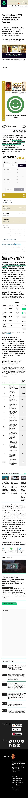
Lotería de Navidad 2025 (9, 603)
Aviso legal (14, 776)
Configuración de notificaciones (16, 788)
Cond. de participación (17, 782)
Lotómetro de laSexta (9, 147)
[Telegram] (22, 742)
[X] (14, 132)
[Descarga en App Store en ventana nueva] (16, 731)
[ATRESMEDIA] (14, 756)
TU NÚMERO (6, 162)
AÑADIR (21, 165)
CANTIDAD (14, 162)
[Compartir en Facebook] (17, 132)
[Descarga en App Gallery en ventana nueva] (17, 735)
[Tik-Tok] (14, 747)
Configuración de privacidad (18, 785)
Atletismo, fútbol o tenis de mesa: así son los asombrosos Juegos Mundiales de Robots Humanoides (16, 711)
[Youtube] (18, 747)
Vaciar (10, 189)
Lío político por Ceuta (18, 0)
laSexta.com (5, 125)
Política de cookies (16, 780)
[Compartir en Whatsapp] (19, 132)
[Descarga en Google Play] (17, 726)
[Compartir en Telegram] (22, 132)
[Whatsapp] (18, 742)
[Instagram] (10, 747)
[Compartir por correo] (24, 132)
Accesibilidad (15, 790)
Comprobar (19, 189)
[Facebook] (14, 742)
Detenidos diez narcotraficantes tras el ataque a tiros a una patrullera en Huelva (16, 704)
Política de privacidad (17, 778)
